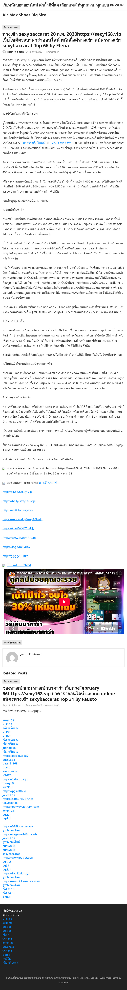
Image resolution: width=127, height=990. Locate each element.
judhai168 (9, 748)
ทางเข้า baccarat (12, 642)
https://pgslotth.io (14, 791)
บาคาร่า (7, 939)
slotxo (6, 767)
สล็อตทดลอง (10, 771)
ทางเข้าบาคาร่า (61, 143)
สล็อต (5, 935)
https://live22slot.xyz (16, 873)
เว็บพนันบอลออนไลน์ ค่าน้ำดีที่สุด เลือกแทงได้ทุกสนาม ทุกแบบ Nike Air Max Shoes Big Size (60, 9)
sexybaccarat (11, 854)
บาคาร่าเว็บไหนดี (34, 143)
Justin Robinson (15, 51)
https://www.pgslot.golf (17, 857)
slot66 (6, 736)
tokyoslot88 (10, 803)
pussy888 (8, 760)
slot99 (6, 732)
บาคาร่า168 (10, 763)
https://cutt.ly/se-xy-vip (17, 510)
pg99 (5, 865)
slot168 (7, 724)
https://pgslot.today (15, 756)
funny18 (8, 783)
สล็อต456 (8, 893)
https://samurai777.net (17, 799)
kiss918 (7, 787)
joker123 (8, 720)
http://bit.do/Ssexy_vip (17, 492)
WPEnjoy (63, 982)
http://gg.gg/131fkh (15, 556)
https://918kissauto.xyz (17, 826)
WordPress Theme (109, 977)
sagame (7, 923)
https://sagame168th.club (19, 834)
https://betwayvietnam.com (20, 806)
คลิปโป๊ (6, 775)
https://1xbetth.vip (14, 779)
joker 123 (8, 795)
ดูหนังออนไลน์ (11, 830)
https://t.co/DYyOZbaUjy (18, 528)
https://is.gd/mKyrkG (16, 547)
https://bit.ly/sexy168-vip (18, 501)
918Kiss (7, 919)
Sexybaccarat (11, 27)
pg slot (6, 861)
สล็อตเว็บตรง (10, 728)
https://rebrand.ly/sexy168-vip (22, 519)
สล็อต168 (8, 889)
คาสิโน (6, 958)
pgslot (6, 814)
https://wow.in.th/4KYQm (19, 537)
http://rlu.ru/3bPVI (19, 565)
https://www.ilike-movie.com (21, 881)
